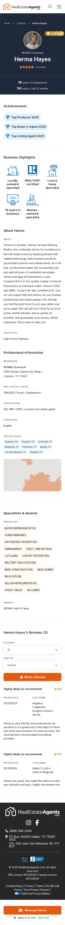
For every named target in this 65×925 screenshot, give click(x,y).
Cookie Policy (14, 885)
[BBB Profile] (37, 859)
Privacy (29, 885)
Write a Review (34, 677)
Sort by (9, 658)
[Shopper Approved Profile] (25, 859)
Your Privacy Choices (36, 889)
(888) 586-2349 (21, 830)
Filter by (9, 642)
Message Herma (35, 910)
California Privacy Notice (35, 893)
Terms (40, 885)
